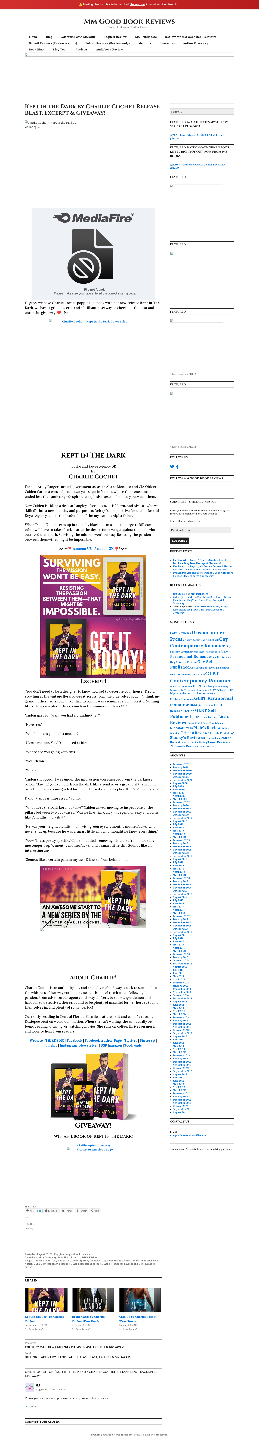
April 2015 (179, 979)
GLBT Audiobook (180, 674)
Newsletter (88, 1045)
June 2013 (178, 1042)
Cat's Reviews (180, 633)
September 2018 (182, 856)
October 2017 (181, 890)
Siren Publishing (197, 742)
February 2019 (181, 840)
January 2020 (181, 805)
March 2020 (180, 799)
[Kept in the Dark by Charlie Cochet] (46, 1300)
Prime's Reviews (195, 733)
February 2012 (181, 1093)
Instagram (68, 1045)
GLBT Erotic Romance (181, 686)
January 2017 (180, 919)
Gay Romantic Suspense (116, 1260)
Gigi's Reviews (221, 667)
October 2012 (181, 1068)
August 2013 (180, 1036)
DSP (104, 1045)
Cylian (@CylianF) (183, 597)
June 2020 (179, 789)
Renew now (137, 4)
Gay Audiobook (210, 639)
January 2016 (180, 957)
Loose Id (192, 723)
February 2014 (181, 1017)
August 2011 (180, 1112)
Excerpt (75, 1257)
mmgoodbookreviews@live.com (188, 1135)
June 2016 (178, 941)
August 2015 (180, 966)
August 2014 (180, 1001)
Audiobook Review (109, 49)
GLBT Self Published (113, 1263)
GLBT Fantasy (203, 686)
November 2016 (182, 925)
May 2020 (178, 792)
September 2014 (182, 998)
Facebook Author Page (103, 1040)
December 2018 (182, 846)
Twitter (130, 1040)
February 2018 (181, 878)
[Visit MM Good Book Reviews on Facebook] (177, 467)
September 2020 (183, 780)
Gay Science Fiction (183, 662)
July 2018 (178, 862)
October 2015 (181, 960)
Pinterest (147, 1040)
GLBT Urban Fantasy (205, 717)
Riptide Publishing (222, 733)
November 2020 (182, 773)
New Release (216, 723)
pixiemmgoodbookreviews (74, 1254)
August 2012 (180, 1074)
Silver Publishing (213, 738)
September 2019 (182, 818)
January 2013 (180, 1058)
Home (33, 37)
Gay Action (59, 1260)
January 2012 (180, 1096)
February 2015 (181, 982)
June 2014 (178, 1004)
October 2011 (180, 1106)
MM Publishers (146, 37)
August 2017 (180, 897)
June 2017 (178, 903)
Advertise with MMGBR (78, 37)
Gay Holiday (186, 651)
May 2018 (178, 868)
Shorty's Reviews (186, 737)
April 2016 (179, 947)
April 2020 (179, 795)
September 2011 (182, 1109)
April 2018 (179, 871)
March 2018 (180, 875)
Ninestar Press (181, 728)
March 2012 (180, 1090)
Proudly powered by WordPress (109, 1434)
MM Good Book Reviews (129, 21)
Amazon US (82, 548)
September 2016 (182, 932)
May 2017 (178, 906)
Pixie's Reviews (208, 727)
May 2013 (178, 1045)
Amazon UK (104, 548)
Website (36, 1040)
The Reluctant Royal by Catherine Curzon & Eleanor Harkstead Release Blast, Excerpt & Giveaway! (203, 568)
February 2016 (181, 954)
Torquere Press (206, 746)
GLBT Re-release (202, 705)
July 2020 (178, 786)
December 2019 (182, 808)
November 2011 (182, 1102)
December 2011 (182, 1099)
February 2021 (181, 764)
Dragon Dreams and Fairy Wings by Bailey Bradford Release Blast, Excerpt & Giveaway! (203, 574)
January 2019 (180, 843)
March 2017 (179, 913)
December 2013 (182, 1023)
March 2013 (180, 1052)
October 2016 (181, 928)
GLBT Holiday (217, 690)
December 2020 (182, 770)
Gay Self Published (141, 1260)
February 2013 (181, 1055)
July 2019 (178, 824)
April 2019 (179, 833)
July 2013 (178, 1039)
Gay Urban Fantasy (201, 667)
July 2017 (178, 900)
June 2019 (178, 827)
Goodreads (133, 1045)
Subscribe (179, 541)
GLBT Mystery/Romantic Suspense (201, 691)
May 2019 (178, 830)
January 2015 (180, 985)
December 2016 (182, 922)
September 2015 (182, 963)
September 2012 (182, 1071)
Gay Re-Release (221, 657)
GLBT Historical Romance (194, 690)
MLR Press (203, 723)
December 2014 (182, 988)
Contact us (167, 43)
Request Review (115, 37)
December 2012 (182, 1061)
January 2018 (180, 881)
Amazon (115, 1045)
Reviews (81, 49)
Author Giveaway (195, 43)
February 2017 (181, 916)
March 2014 (180, 1014)
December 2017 (182, 884)
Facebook (74, 1040)
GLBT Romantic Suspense (86, 1263)
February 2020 (181, 802)
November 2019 (182, 811)
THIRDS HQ (54, 1040)
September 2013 (182, 1033)
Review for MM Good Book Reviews (190, 37)
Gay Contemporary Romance (83, 1260)
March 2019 (180, 837)
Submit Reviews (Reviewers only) (53, 43)
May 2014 (178, 1007)
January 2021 (180, 767)
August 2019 (180, 821)
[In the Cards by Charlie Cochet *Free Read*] (93, 1300)
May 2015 (178, 976)
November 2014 (182, 992)
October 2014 (181, 995)
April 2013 (179, 1049)
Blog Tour (60, 49)
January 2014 (180, 1020)
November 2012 (182, 1064)
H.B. (38, 1385)
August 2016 (180, 935)
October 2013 (181, 1030)
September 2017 (182, 894)
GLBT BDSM (198, 674)
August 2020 (180, 783)
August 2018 (180, 859)
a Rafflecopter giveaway (93, 1145)
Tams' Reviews (218, 742)
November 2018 (182, 849)
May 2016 (178, 944)
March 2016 (180, 951)
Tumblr (51, 1045)
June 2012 (178, 1080)
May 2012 (178, 1083)
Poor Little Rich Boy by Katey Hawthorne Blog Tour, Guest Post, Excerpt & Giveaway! (202, 600)
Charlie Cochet (42, 1260)
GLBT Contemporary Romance (52, 1263)
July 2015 (178, 969)
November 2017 (182, 887)
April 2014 (179, 1011)
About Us (144, 43)
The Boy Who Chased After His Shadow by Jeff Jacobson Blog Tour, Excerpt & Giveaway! (200, 562)
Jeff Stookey (180, 593)
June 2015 (178, 973)
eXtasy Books (191, 639)
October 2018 (181, 852)
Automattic (160, 1434)
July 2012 (178, 1077)
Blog (49, 37)
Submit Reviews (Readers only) (107, 43)
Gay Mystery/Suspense (207, 651)
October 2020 (181, 776)
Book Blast (36, 49)
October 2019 (181, 814)
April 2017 (179, 909)
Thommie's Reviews (184, 746)
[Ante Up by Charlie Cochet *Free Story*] (140, 1300)
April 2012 (179, 1087)
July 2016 (178, 938)
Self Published (89, 1257)
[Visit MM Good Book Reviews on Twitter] (172, 467)
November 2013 (182, 1026)
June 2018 (178, 865)
